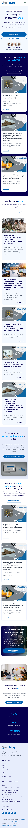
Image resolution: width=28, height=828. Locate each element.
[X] (6, 813)
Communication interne (9, 792)
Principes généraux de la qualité (11, 801)
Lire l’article (6, 109)
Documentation (6, 794)
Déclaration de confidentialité (10, 781)
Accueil (4, 763)
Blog (3, 767)
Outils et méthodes (7, 799)
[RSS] (15, 813)
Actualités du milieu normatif (10, 788)
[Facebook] (3, 813)
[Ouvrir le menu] (24, 3)
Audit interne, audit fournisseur (11, 790)
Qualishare (22, 819)
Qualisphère (14, 821)
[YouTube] (12, 813)
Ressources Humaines (8, 804)
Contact (4, 774)
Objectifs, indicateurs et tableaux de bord (13, 797)
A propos (4, 765)
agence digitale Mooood (9, 825)
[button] (14, 469)
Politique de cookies (7, 779)
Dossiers (4, 772)
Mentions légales (6, 776)
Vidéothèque (5, 806)
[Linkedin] (9, 813)
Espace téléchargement (9, 770)
